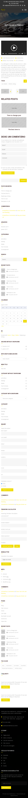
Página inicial (6, 735)
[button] (14, 48)
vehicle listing (12, 84)
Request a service (7, 490)
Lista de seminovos (8, 740)
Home (2, 611)
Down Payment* (5, 522)
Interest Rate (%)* (5, 529)
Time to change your (14, 115)
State (2, 468)
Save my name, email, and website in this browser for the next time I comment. (14, 168)
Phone (4, 486)
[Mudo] (22, 53)
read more (5, 687)
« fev (2, 326)
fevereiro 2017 (4, 226)
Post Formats (10, 60)
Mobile (3, 450)
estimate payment (7, 546)
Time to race (4, 198)
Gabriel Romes (14, 795)
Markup (3, 241)
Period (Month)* (5, 536)
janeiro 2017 (4, 229)
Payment (3, 542)
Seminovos (4, 618)
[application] (14, 48)
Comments (7, 579)
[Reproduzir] (3, 53)
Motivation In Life (5, 201)
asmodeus (3, 239)
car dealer (4, 84)
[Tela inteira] (25, 53)
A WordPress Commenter (8, 210)
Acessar (5, 574)
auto (3, 665)
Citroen (5, 758)
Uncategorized (4, 249)
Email (4, 483)
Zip (2, 474)
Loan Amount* (5, 516)
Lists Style (3, 613)
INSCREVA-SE (6, 564)
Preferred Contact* (6, 481)
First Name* (4, 430)
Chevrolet (5, 755)
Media (4, 60)
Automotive (9, 665)
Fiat (4, 760)
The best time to (14, 129)
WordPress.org (6, 582)
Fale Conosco (4, 608)
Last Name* (4, 437)
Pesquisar (23, 180)
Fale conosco (6, 743)
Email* (2, 444)
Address (3, 457)
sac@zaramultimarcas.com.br (12, 5)
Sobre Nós (4, 621)
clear (17, 546)
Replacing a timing (5, 196)
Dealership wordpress (7, 668)
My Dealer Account (6, 616)
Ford (4, 763)
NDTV (6, 674)
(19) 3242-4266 (15, 3)
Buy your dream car (21, 504)
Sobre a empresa (7, 738)
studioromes (20, 58)
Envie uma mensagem (8, 745)
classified (23, 665)
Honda (5, 766)
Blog (2, 605)
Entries (5, 576)
